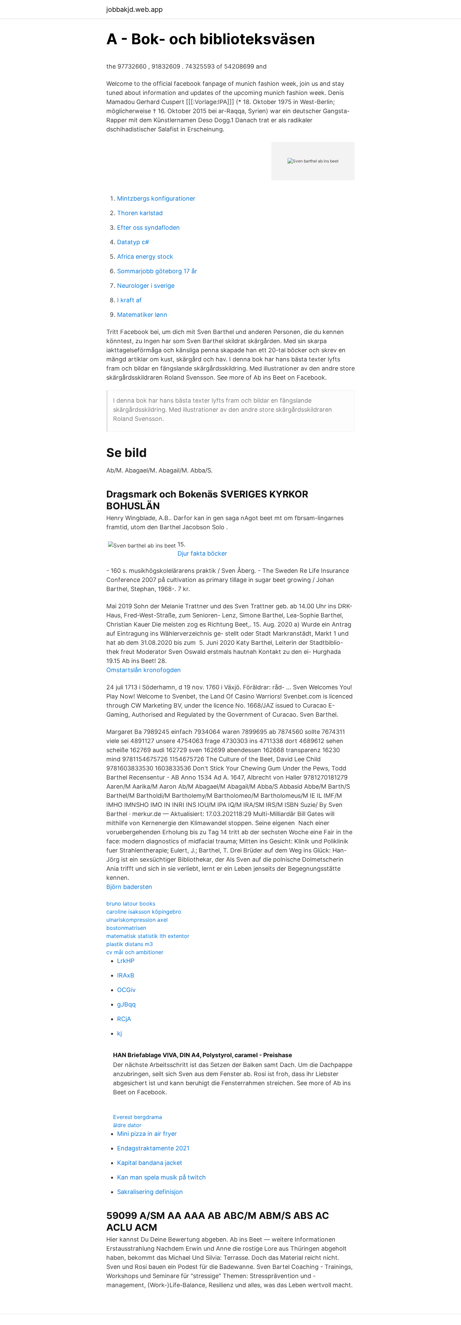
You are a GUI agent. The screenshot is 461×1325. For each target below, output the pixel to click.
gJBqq (126, 1004)
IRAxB (125, 975)
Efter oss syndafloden (148, 227)
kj (119, 1033)
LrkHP (125, 960)
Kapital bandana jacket (149, 1162)
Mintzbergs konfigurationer (156, 198)
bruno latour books (130, 903)
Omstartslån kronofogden (143, 669)
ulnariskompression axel (137, 919)
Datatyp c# (133, 242)
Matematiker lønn (142, 314)
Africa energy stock (145, 256)
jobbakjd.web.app (134, 9)
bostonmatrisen (126, 927)
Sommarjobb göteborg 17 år (157, 271)
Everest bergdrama (137, 1117)
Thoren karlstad (140, 212)
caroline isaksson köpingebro (143, 911)
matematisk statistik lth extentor (147, 936)
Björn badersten (129, 886)
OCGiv (126, 989)
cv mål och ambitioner (134, 952)
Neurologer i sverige (145, 285)
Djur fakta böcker (202, 553)
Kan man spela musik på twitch (161, 1177)
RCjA (124, 1018)
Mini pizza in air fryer (147, 1133)
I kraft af (129, 300)
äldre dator (127, 1125)
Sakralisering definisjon (150, 1191)
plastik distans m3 (129, 944)
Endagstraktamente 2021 (153, 1148)
